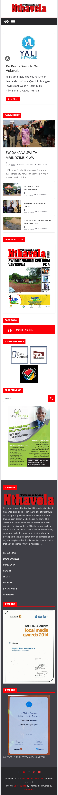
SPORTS (7, 576)
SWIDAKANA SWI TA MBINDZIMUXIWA (21, 155)
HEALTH (7, 570)
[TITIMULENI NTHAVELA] (6, 21)
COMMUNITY (9, 564)
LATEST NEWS (9, 552)
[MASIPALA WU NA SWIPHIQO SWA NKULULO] (12, 225)
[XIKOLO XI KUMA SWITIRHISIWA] (12, 191)
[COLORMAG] (29, 494)
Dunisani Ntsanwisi (26, 164)
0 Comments (42, 164)
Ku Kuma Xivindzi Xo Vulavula (22, 68)
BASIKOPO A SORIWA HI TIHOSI (35, 205)
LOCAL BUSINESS (11, 558)
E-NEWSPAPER (10, 588)
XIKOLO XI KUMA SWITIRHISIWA (31, 188)
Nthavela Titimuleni (24, 329)
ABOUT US (8, 582)
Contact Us (8, 594)
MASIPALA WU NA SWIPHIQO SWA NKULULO (37, 222)
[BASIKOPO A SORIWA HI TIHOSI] (12, 208)
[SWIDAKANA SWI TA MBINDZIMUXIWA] (29, 133)
